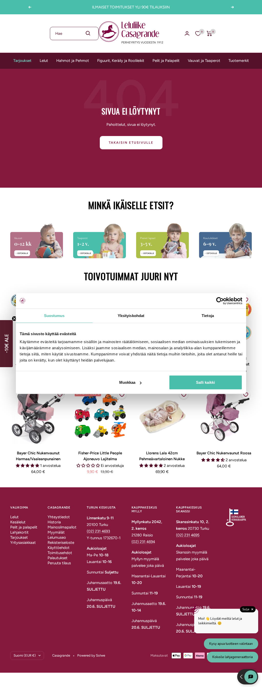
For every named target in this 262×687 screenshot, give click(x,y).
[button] (6, 343)
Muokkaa (127, 382)
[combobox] (74, 33)
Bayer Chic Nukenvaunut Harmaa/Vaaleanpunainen (38, 456)
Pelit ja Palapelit (166, 60)
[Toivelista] (198, 33)
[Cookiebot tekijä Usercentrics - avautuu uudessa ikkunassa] (220, 301)
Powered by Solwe (91, 655)
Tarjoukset (22, 60)
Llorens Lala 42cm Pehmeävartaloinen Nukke (162, 456)
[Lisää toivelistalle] (60, 394)
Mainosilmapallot (62, 527)
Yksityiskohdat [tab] (131, 315)
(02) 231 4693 (98, 531)
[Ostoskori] (209, 33)
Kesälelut (18, 522)
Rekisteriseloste (61, 542)
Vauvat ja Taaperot (204, 60)
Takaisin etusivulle (131, 142)
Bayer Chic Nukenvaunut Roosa (223, 453)
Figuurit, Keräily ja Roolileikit (120, 60)
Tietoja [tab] (208, 315)
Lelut (44, 60)
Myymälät (56, 532)
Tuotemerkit (238, 60)
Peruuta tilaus (59, 563)
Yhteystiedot (59, 517)
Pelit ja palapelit (23, 527)
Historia (54, 522)
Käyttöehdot (59, 547)
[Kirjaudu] (187, 33)
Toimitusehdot (60, 552)
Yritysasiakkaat (23, 542)
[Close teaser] (14, 318)
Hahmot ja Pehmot (72, 60)
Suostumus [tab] (54, 315)
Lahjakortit (19, 532)
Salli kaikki (205, 382)
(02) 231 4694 (143, 541)
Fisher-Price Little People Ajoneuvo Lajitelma (100, 456)
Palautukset (58, 558)
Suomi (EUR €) (25, 655)
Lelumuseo (57, 537)
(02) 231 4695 (188, 535)
